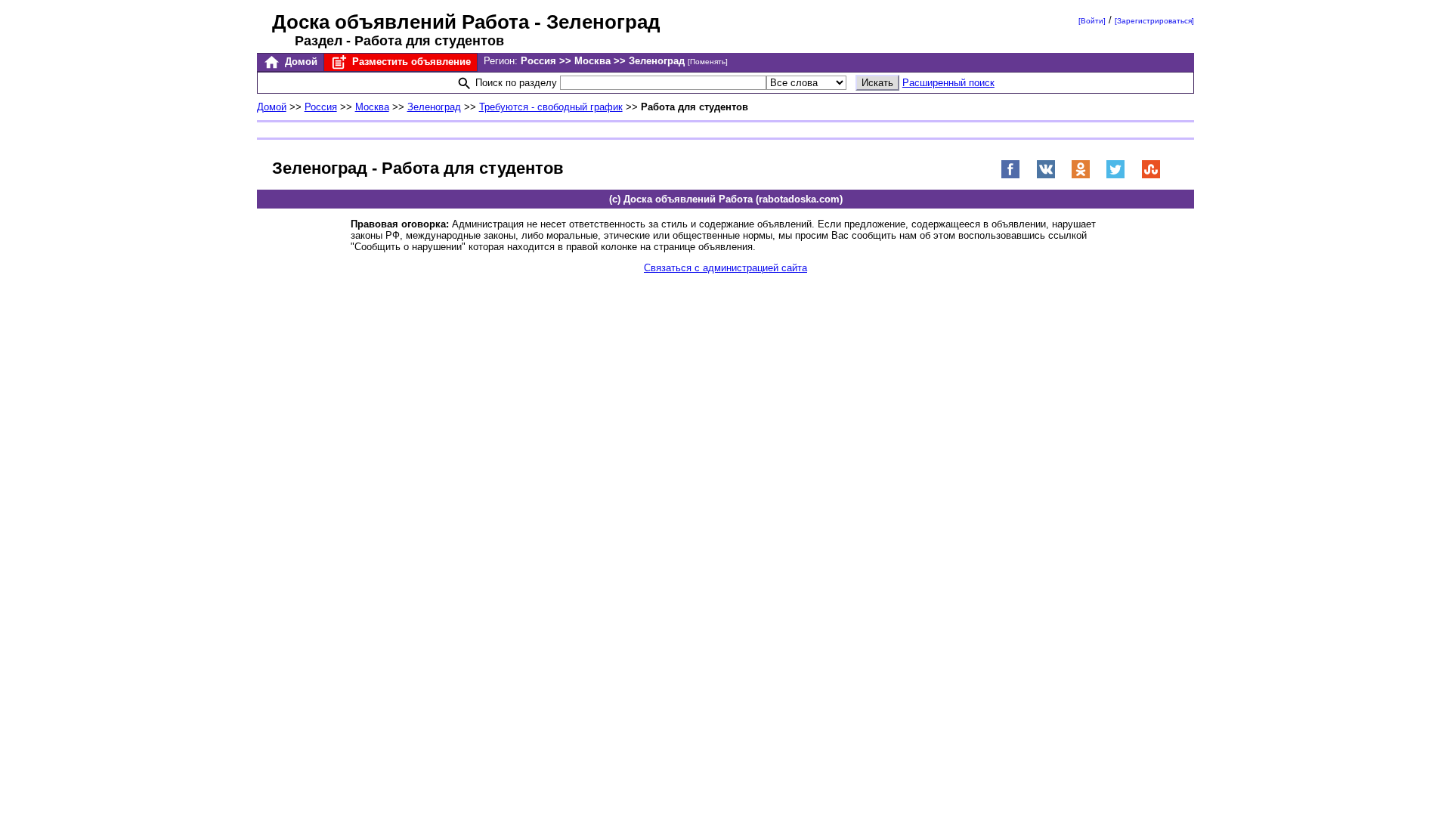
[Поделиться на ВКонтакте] (1046, 176)
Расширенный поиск (948, 82)
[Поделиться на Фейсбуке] (1010, 176)
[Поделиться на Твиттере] (1115, 176)
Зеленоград (434, 107)
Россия (321, 107)
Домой (299, 61)
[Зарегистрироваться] (1154, 21)
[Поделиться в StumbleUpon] (1151, 176)
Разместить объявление (410, 61)
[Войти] (1092, 21)
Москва (372, 107)
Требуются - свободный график (551, 107)
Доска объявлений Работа (400, 21)
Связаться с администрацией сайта (725, 268)
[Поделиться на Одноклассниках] (1081, 176)
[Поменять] (708, 61)
